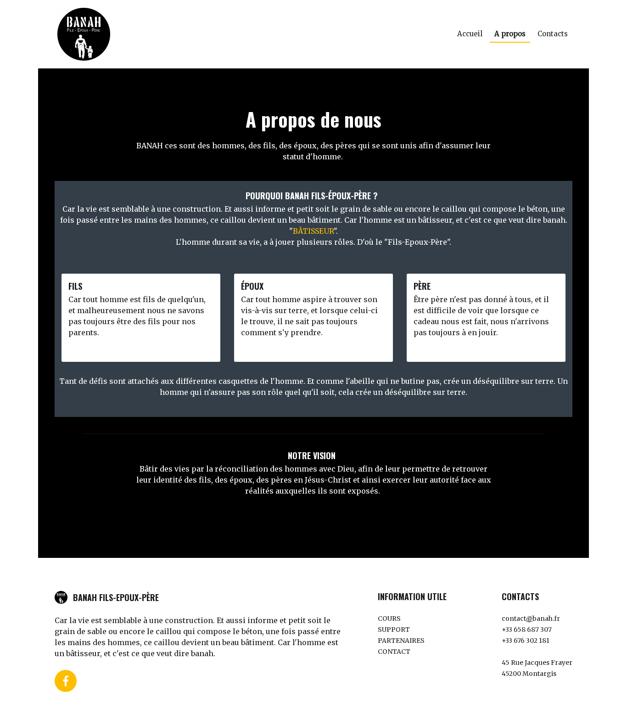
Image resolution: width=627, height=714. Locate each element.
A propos (510, 33)
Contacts (552, 33)
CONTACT (394, 651)
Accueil (469, 33)
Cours (389, 618)
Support (394, 629)
